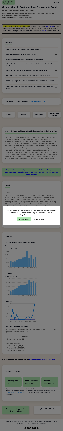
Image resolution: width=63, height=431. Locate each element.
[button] (31, 215)
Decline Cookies (39, 219)
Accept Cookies (24, 219)
